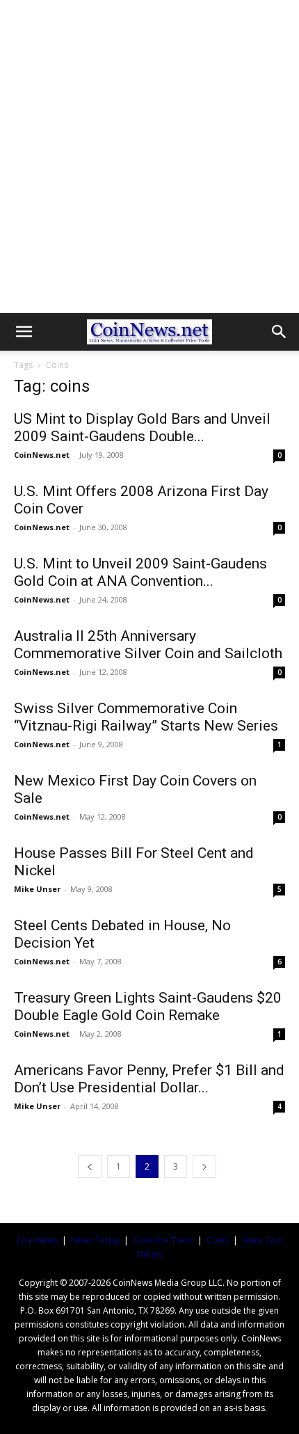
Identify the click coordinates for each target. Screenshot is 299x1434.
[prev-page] (90, 1166)
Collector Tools (163, 1240)
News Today (95, 1240)
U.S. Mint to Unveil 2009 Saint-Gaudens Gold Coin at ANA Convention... (140, 572)
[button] (23, 332)
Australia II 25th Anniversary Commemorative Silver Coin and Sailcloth (148, 645)
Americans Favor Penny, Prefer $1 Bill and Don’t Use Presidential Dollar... (149, 1079)
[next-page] (204, 1166)
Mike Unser (37, 889)
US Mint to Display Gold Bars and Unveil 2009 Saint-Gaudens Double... (142, 428)
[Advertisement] (149, 156)
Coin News (37, 1240)
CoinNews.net (42, 454)
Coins (218, 1240)
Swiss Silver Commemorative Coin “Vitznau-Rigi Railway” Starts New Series (146, 717)
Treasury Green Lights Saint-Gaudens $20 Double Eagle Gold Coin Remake (148, 1006)
